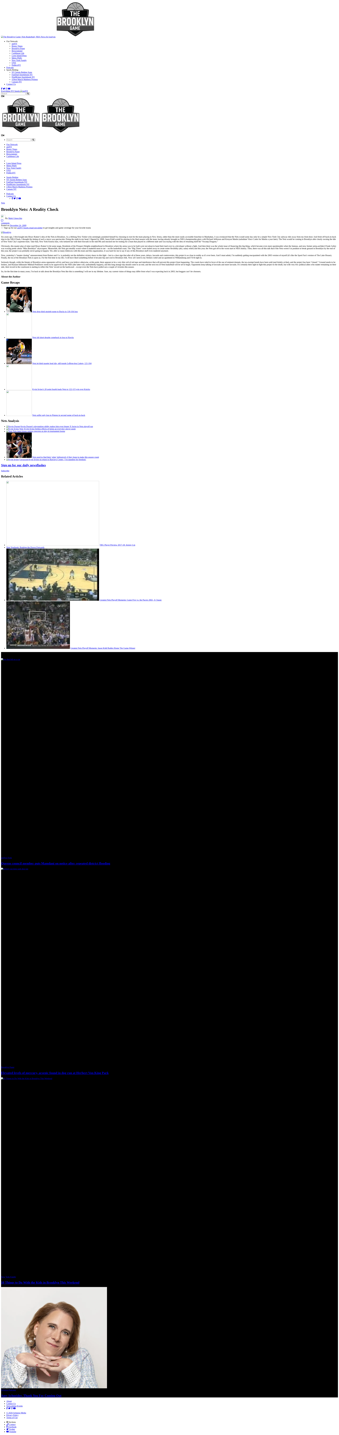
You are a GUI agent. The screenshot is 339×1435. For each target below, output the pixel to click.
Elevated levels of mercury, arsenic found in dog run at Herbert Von (55, 1073)
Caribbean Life (18, 53)
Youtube (12, 1432)
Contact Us (11, 84)
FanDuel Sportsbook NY (22, 75)
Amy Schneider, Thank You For (31, 1395)
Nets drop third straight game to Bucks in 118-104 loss (55, 311)
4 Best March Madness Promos (25, 79)
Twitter (11, 1429)
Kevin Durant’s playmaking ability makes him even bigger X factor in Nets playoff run (57, 426)
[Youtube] (9, 89)
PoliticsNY (16, 65)
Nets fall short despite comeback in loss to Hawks (53, 337)
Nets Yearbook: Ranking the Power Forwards (25, 547)
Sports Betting (12, 177)
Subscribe (5, 471)
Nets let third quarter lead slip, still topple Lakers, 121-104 (62, 363)
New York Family (19, 60)
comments (5, 223)
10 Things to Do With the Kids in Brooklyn (40, 1282)
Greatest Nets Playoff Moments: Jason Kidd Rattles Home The (102, 648)
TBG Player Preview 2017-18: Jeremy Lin (117, 545)
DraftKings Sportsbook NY (23, 77)
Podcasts (10, 67)
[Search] (28, 93)
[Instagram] (6, 89)
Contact (11, 1424)
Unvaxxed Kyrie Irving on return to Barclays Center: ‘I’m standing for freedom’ (52, 459)
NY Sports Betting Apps (22, 72)
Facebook (12, 1427)
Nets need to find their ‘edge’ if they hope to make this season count (65, 457)
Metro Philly (17, 58)
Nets (3, 203)
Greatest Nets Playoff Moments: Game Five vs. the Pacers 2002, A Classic (131, 600)
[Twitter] (4, 89)
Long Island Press (19, 55)
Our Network (12, 144)
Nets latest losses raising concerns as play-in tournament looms (39, 431)
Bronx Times (17, 46)
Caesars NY (17, 82)
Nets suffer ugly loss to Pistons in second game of (58, 415)
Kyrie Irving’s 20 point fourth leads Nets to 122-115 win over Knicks (61, 389)
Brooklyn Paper (18, 48)
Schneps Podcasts (8, 1390)
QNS (14, 63)
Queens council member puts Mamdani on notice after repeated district (55, 863)
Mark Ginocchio (15, 218)
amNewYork (6, 858)
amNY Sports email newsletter (30, 228)
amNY (14, 44)
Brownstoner (17, 51)
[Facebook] (1, 89)
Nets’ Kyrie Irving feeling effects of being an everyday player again (47, 429)
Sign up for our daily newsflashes (23, 465)
